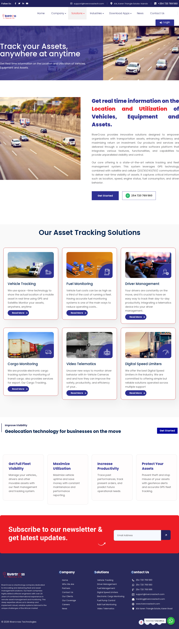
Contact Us (157, 13)
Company (57, 13)
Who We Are (68, 584)
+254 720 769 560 (168, 3)
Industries (96, 13)
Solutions (77, 13)
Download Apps (119, 13)
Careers (66, 605)
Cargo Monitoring (23, 364)
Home (41, 13)
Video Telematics (81, 364)
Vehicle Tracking (22, 283)
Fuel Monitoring (79, 283)
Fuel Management (106, 588)
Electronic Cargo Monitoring (110, 596)
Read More (18, 312)
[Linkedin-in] (23, 3)
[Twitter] (19, 3)
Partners (66, 588)
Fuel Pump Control (106, 600)
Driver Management (142, 283)
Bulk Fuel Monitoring (106, 605)
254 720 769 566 (144, 589)
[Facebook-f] (141, 622)
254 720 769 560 (144, 580)
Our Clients (67, 596)
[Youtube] (27, 3)
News (140, 13)
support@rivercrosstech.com (89, 3)
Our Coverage (69, 600)
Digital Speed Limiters (143, 364)
